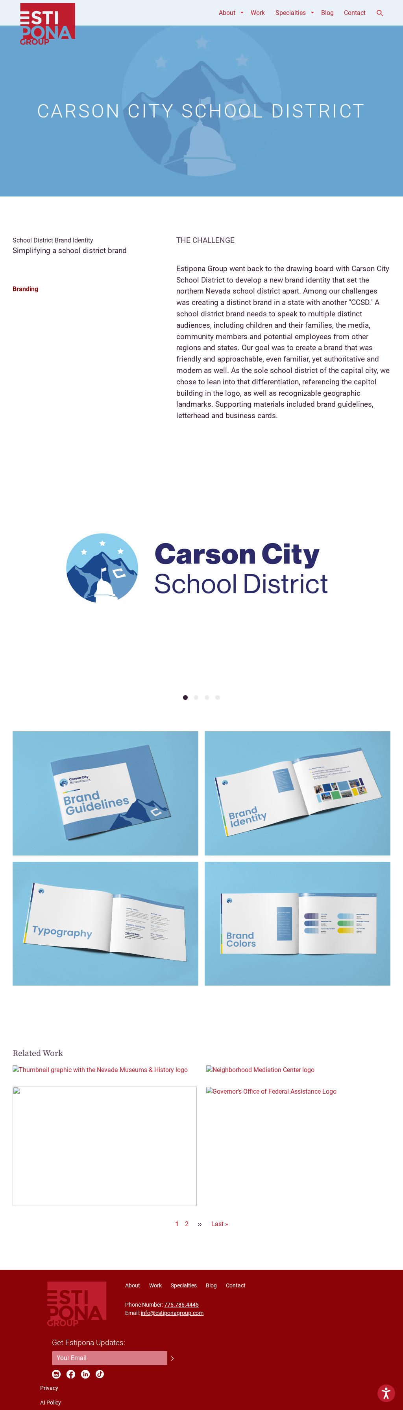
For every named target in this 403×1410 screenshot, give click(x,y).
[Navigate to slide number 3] (207, 697)
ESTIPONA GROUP (47, 12)
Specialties (290, 13)
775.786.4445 (181, 1305)
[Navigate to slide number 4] (217, 697)
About (227, 13)
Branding (25, 289)
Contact (355, 13)
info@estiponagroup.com (172, 1313)
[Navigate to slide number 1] (185, 697)
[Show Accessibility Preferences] (386, 1393)
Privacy (49, 1388)
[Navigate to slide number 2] (196, 697)
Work (258, 13)
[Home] (76, 1303)
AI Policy (50, 1402)
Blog (327, 13)
